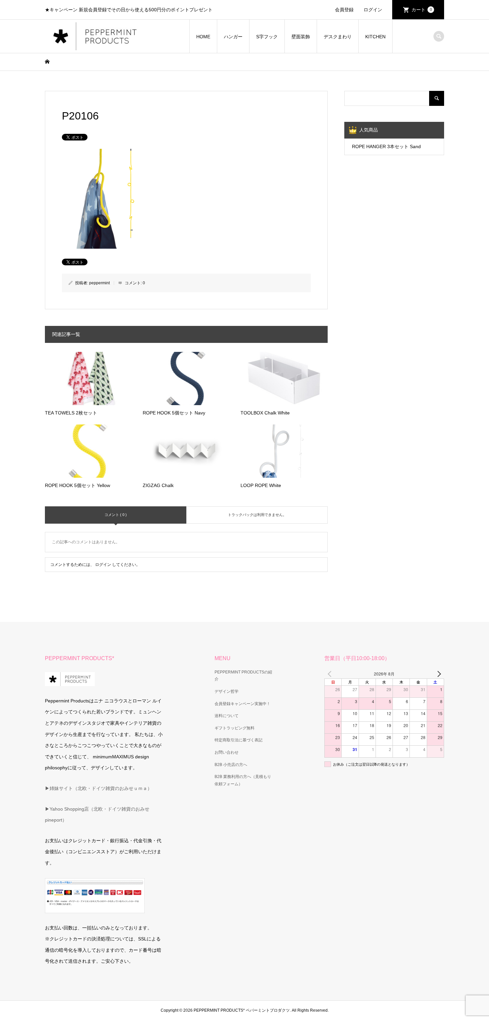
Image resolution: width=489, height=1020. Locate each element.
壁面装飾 (300, 36)
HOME (203, 36)
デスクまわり (338, 36)
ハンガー (233, 36)
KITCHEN (375, 36)
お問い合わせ (227, 752)
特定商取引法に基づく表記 (238, 740)
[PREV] (330, 673)
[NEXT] (437, 673)
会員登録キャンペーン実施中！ (242, 703)
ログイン (373, 9)
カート (421, 9)
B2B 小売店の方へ (231, 764)
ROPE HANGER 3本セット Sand (386, 146)
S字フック (267, 36)
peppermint (99, 283)
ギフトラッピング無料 (234, 728)
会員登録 (344, 9)
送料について (227, 715)
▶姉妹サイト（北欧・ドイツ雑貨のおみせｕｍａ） (98, 788)
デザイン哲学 (227, 691)
